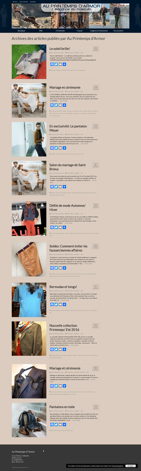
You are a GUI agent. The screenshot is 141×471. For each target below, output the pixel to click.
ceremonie (69, 111)
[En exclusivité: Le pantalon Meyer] (29, 139)
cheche (66, 233)
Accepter (130, 466)
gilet (55, 394)
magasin (90, 274)
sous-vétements (68, 276)
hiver (85, 233)
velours (82, 154)
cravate (62, 113)
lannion (75, 70)
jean (64, 154)
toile (79, 154)
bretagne (58, 70)
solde (59, 276)
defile (82, 233)
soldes (62, 276)
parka (55, 276)
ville (79, 276)
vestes (59, 357)
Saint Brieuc (62, 195)
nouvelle (91, 355)
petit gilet (56, 195)
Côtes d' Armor (56, 113)
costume (89, 111)
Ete (83, 310)
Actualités (76, 52)
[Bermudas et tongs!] (29, 300)
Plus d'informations (117, 466)
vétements (75, 276)
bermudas (53, 70)
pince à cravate (53, 115)
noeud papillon (83, 113)
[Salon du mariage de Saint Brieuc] (29, 178)
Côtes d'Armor (70, 70)
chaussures (75, 111)
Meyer (71, 154)
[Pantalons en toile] (29, 420)
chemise (81, 111)
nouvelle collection (92, 113)
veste (58, 115)
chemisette (63, 70)
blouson (57, 233)
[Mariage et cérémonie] (29, 100)
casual (61, 274)
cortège (85, 111)
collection (72, 310)
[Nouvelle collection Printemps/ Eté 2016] (29, 338)
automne (53, 233)
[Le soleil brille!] (29, 61)
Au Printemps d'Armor (57, 52)
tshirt (84, 70)
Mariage (70, 113)
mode (92, 233)
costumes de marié (80, 192)
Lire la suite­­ (63, 101)
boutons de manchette (56, 111)
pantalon (75, 154)
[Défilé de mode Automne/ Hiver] (29, 218)
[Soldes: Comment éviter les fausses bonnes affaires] (29, 259)
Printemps (80, 70)
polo (90, 310)
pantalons (67, 430)
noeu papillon (76, 113)
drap (80, 274)
